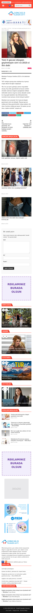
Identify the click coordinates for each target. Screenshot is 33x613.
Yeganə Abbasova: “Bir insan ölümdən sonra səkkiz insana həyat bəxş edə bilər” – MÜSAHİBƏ (16, 350)
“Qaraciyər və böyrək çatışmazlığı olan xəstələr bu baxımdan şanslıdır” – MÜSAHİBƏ (21, 424)
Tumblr (5, 114)
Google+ (20, 112)
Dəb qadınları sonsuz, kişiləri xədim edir (14, 158)
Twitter (13, 112)
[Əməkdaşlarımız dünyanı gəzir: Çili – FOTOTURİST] (16, 370)
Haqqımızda (16, 610)
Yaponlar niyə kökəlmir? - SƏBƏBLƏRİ (27, 125)
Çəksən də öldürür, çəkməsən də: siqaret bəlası (14, 571)
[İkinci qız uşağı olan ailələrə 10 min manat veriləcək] (6, 433)
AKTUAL (9, 28)
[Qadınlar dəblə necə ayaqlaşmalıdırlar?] (16, 176)
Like (30, 67)
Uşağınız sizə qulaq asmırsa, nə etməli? (12, 578)
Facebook (5, 112)
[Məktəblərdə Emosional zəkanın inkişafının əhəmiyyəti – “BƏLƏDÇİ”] (6, 441)
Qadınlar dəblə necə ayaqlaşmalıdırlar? (14, 187)
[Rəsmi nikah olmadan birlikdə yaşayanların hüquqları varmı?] (16, 396)
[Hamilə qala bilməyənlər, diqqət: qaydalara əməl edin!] (6, 416)
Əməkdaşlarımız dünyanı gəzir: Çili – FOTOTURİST (14, 377)
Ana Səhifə (4, 28)
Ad (4, 255)
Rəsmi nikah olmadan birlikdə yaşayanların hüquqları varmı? (16, 403)
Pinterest (12, 114)
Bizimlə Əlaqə (23, 610)
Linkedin (28, 112)
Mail (19, 114)
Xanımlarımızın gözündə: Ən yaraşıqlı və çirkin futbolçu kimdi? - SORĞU (7, 126)
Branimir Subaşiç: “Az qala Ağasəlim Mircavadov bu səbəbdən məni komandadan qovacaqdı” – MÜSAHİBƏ (15, 323)
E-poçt (5, 261)
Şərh (4, 239)
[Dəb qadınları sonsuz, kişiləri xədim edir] (16, 148)
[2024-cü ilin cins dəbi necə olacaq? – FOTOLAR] (16, 206)
